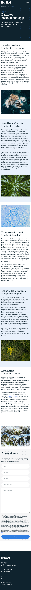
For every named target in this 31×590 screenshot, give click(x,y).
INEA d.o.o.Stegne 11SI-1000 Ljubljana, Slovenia (8, 563)
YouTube (3, 575)
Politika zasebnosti (6, 582)
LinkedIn (3, 579)
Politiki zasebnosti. (4, 532)
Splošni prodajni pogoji (7, 584)
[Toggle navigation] (28, 2)
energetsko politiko (12, 396)
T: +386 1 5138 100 (6, 569)
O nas (7, 6)
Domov (3, 6)
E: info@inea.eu (5, 571)
